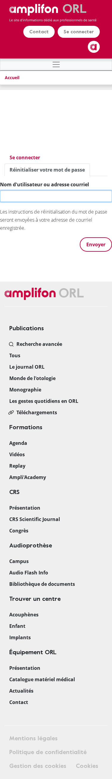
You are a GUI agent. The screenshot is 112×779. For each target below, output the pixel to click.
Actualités (21, 691)
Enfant (17, 626)
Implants (20, 637)
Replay (17, 466)
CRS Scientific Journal (34, 519)
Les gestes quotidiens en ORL (43, 401)
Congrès (18, 530)
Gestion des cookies (37, 766)
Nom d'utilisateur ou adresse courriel (44, 184)
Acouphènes (24, 614)
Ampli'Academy (27, 477)
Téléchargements (36, 412)
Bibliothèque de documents (42, 584)
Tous (14, 355)
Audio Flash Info (28, 572)
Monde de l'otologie (32, 378)
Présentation (24, 508)
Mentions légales (33, 738)
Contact (39, 31)
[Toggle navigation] (56, 64)
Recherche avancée (39, 344)
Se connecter (79, 31)
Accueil (12, 77)
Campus (19, 561)
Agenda (18, 443)
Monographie (25, 389)
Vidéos (17, 454)
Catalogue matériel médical (42, 679)
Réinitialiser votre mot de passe (50, 171)
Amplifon (94, 46)
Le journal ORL (27, 367)
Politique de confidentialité (48, 752)
